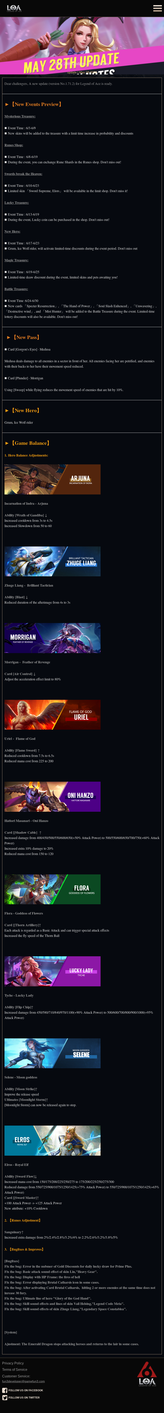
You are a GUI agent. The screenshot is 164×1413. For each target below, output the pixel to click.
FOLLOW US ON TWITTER (24, 1397)
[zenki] (147, 1368)
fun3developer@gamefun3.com (23, 1381)
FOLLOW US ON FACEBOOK (26, 1390)
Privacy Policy (13, 1363)
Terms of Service (14, 1369)
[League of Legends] (34, 8)
